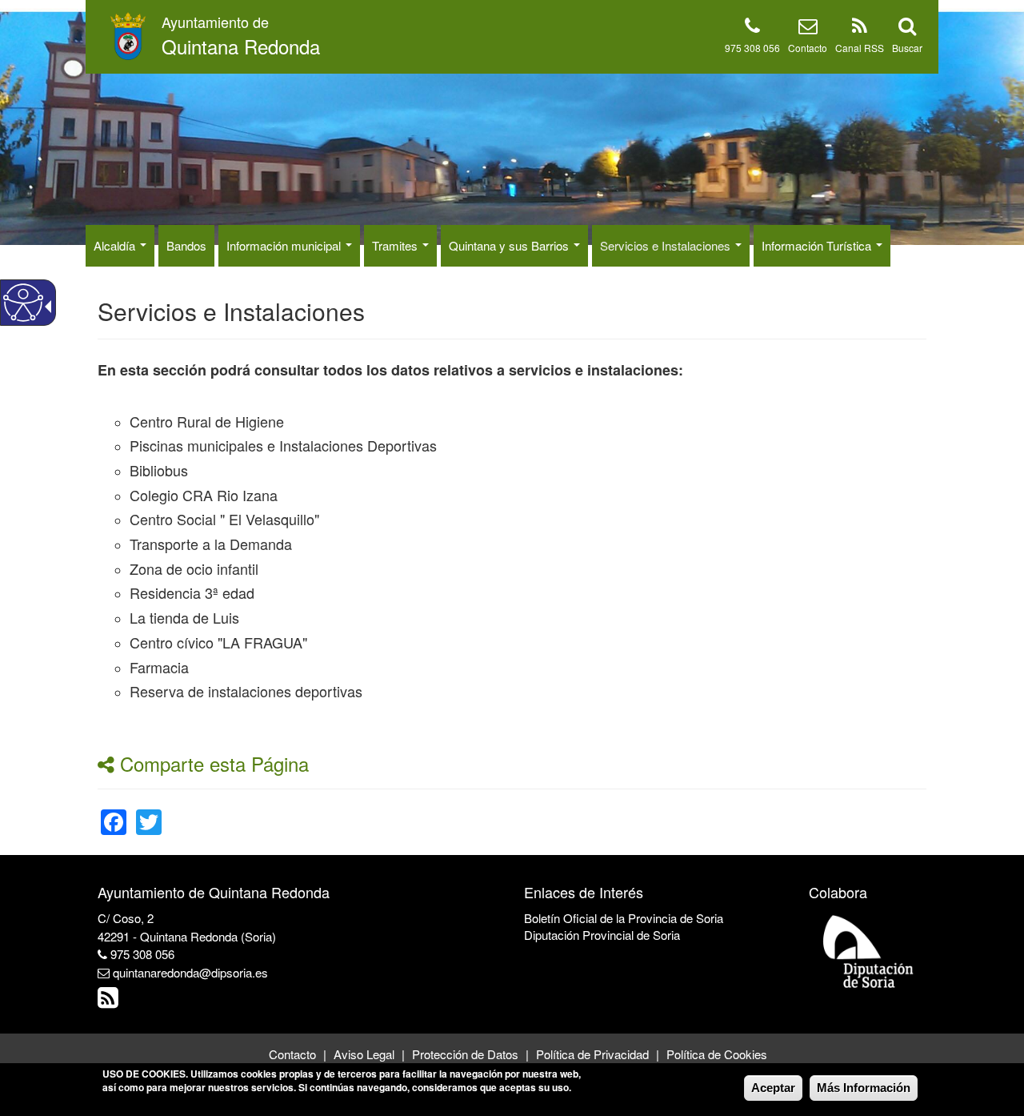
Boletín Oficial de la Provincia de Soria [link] (623, 917)
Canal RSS (859, 47)
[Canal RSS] (859, 28)
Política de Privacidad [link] (592, 1054)
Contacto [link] (292, 1054)
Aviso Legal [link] (364, 1054)
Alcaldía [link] (116, 245)
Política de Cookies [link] (716, 1054)
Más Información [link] (863, 1087)
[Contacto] (808, 28)
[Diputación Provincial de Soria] (869, 950)
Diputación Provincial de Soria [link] (602, 934)
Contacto (807, 47)
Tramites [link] (396, 245)
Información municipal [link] (285, 245)
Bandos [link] (186, 245)
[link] (114, 812)
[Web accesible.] (23, 302)
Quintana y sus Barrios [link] (510, 245)
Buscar (907, 47)
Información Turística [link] (818, 245)
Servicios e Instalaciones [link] (667, 245)
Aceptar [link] (773, 1087)
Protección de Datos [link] (465, 1054)
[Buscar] (907, 28)
